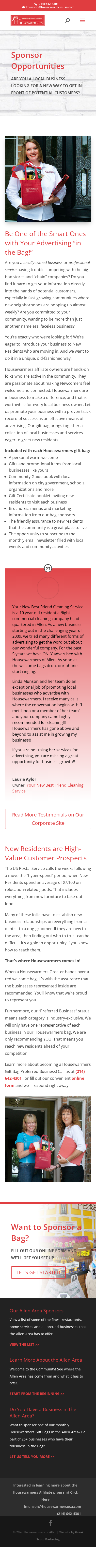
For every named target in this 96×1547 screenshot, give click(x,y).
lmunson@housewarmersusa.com (52, 1506)
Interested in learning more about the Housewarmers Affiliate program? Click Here (45, 1492)
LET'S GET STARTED (38, 1272)
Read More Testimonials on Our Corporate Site (48, 818)
